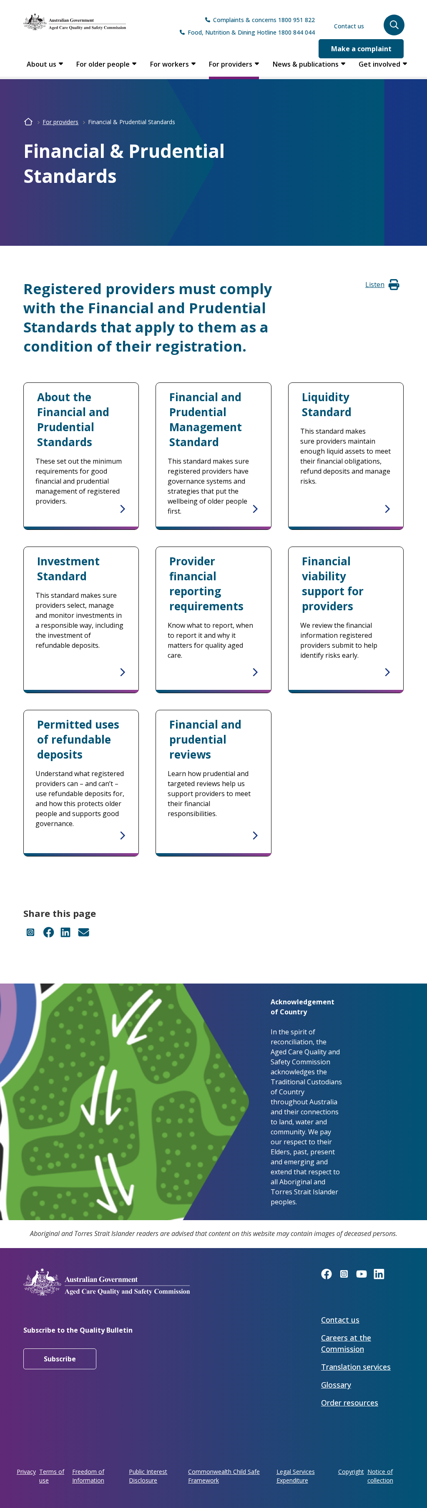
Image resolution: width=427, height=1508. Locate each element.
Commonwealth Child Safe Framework (224, 1476)
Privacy (26, 1472)
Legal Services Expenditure (295, 1476)
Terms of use (51, 1476)
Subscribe (60, 1358)
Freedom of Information (88, 1476)
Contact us (349, 26)
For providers (230, 64)
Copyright (351, 1472)
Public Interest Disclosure (148, 1476)
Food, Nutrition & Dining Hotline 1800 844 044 (251, 32)
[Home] (74, 21)
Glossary (336, 1385)
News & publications (306, 64)
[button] (394, 25)
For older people (103, 64)
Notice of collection (380, 1476)
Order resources (349, 1403)
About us (41, 64)
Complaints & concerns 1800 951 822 (264, 20)
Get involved (379, 64)
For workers (169, 64)
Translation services (356, 1367)
